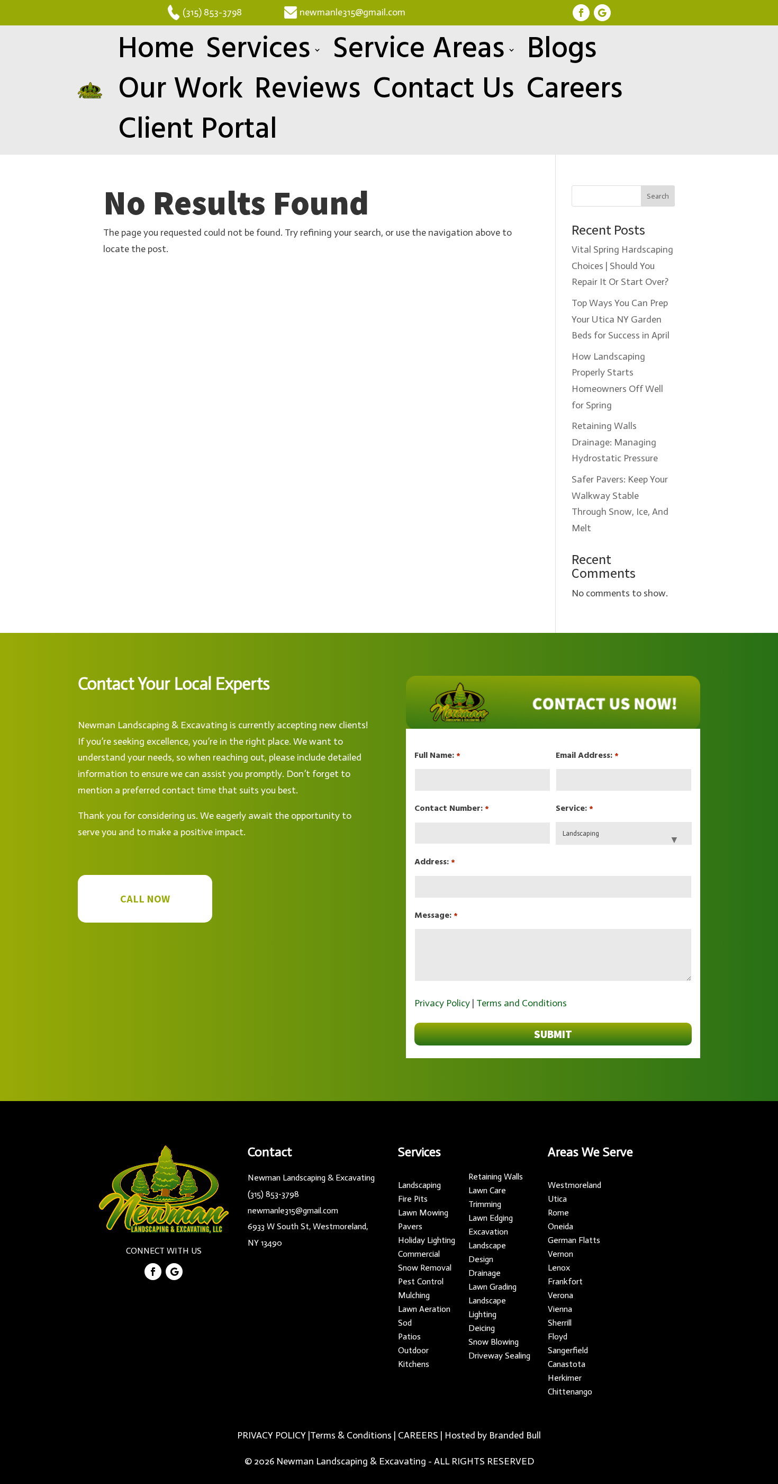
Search (658, 196)
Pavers (410, 1226)
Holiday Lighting (426, 1240)
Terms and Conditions (521, 1003)
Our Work (180, 90)
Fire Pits (413, 1199)
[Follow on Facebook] (581, 12)
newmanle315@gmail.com (346, 12)
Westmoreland (574, 1185)
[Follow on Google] (602, 12)
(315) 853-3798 (212, 12)
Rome (558, 1213)
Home (156, 50)
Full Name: (437, 756)
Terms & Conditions (351, 1435)
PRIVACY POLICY (271, 1435)
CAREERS (418, 1435)
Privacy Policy (442, 1003)
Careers (574, 90)
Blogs (562, 50)
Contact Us (443, 90)
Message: (435, 916)
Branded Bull (515, 1435)
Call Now (145, 899)
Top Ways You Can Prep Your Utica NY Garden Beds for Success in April (621, 319)
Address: (434, 862)
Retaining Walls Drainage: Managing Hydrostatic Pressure (615, 442)
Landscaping (419, 1185)
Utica (557, 1199)
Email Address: (587, 756)
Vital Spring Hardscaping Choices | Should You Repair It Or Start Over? (622, 266)
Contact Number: (451, 809)
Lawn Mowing (423, 1213)
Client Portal (197, 130)
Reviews (308, 90)
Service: (574, 809)
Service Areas (419, 50)
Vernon (560, 1254)
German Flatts (574, 1240)
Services (258, 50)
